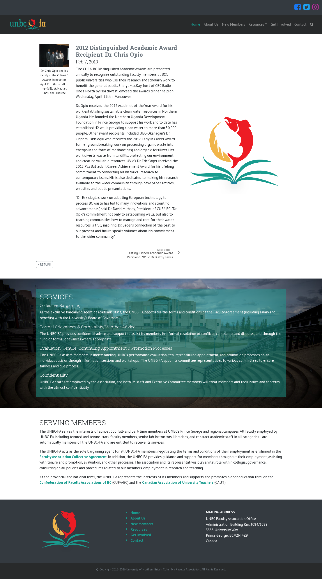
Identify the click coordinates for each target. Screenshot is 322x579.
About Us (211, 24)
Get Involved (281, 24)
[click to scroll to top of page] (315, 573)
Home (195, 24)
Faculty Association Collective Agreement (73, 456)
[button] (311, 24)
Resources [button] (256, 24)
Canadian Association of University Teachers (178, 482)
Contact (300, 24)
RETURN (45, 264)
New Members (233, 24)
